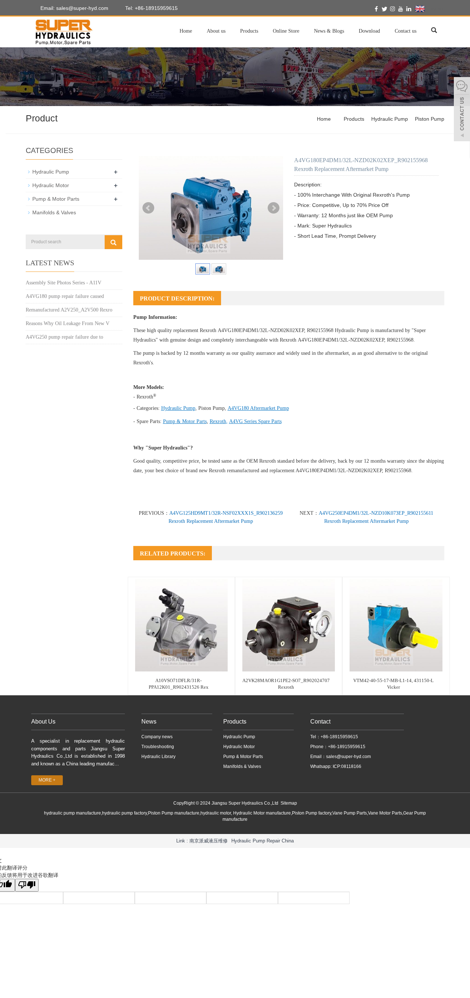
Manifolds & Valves (54, 212)
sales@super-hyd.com (348, 756)
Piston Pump (429, 119)
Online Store (286, 31)
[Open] (462, 110)
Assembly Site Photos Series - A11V (63, 282)
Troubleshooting (157, 746)
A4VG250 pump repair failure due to (64, 337)
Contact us (405, 31)
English (434, 8)
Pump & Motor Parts (185, 421)
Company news (157, 736)
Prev (148, 208)
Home (186, 31)
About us (216, 31)
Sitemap (289, 803)
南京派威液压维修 (208, 841)
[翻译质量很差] (27, 885)
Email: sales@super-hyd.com (73, 8)
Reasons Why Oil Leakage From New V (67, 323)
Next (273, 208)
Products (249, 31)
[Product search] (113, 242)
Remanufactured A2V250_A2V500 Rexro (69, 310)
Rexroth (218, 421)
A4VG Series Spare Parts (255, 421)
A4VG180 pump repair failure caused (65, 296)
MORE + (47, 780)
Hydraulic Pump (389, 119)
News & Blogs (329, 31)
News (148, 721)
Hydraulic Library (158, 756)
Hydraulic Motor (50, 185)
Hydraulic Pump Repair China (262, 841)
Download (369, 31)
